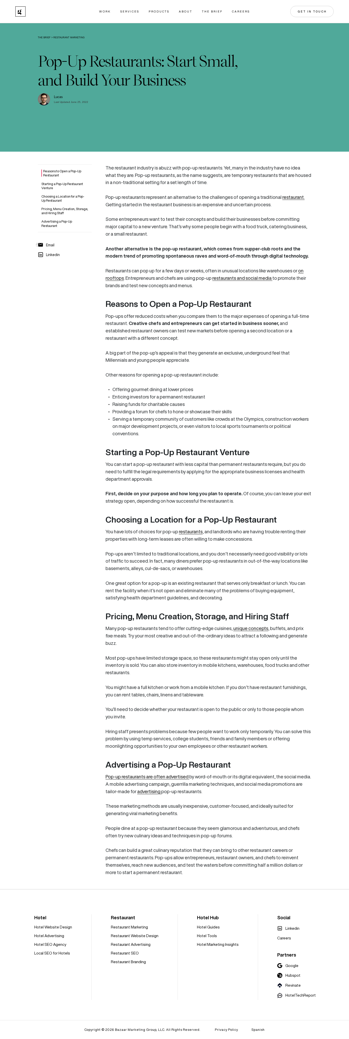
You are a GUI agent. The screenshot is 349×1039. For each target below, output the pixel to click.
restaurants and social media (242, 278)
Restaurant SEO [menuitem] (125, 953)
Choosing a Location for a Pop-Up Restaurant (62, 198)
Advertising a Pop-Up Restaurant (56, 223)
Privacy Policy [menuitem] (226, 1029)
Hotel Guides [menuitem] (208, 927)
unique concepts (250, 628)
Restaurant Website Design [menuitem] (134, 935)
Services (129, 12)
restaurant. (293, 197)
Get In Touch (312, 11)
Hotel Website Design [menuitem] (53, 927)
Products (159, 12)
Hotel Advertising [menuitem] (49, 935)
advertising (149, 791)
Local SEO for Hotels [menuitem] (52, 953)
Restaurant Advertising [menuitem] (130, 944)
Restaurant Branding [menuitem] (128, 961)
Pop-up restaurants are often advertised (147, 777)
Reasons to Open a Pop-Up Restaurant (62, 173)
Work (105, 12)
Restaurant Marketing (69, 37)
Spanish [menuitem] (258, 1029)
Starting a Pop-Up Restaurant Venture (62, 186)
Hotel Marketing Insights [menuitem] (218, 944)
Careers (241, 12)
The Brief (212, 12)
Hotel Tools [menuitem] (207, 935)
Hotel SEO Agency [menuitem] (50, 944)
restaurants (191, 531)
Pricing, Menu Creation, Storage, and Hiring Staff (64, 211)
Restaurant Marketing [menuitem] (129, 927)
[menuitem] (288, 928)
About (185, 12)
